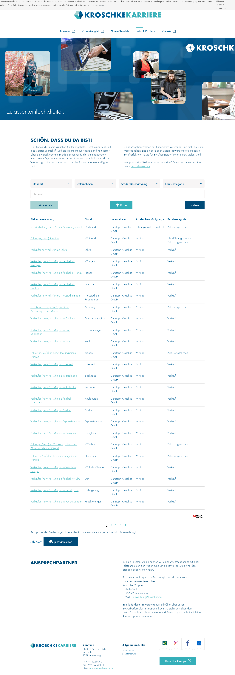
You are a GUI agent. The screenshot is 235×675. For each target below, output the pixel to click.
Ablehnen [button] (220, 2)
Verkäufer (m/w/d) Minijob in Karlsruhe (53, 387)
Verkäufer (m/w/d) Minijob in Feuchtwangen (56, 501)
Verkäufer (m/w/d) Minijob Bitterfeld (51, 364)
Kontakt (167, 31)
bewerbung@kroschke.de (147, 596)
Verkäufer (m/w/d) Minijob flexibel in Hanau (56, 272)
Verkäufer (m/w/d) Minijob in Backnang (53, 375)
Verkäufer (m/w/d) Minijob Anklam (50, 410)
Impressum (129, 650)
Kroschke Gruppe (175, 661)
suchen (195, 205)
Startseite (65, 31)
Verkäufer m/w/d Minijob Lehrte (49, 249)
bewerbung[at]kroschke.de (101, 668)
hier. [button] (101, 5)
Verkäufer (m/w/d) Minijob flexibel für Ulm (55, 478)
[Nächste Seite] (125, 525)
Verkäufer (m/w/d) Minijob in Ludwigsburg (55, 490)
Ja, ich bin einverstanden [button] (221, 6)
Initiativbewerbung (141, 166)
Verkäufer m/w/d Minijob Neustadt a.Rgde (55, 295)
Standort (90, 219)
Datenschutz (130, 654)
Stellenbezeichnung (42, 219)
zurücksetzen (44, 205)
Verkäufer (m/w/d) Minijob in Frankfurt (52, 318)
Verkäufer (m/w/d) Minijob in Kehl (50, 341)
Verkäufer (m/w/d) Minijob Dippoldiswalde (55, 421)
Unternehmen (118, 219)
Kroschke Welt (91, 31)
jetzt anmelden (63, 542)
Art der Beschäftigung (149, 219)
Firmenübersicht (120, 31)
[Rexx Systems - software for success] (197, 516)
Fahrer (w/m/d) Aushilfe (44, 238)
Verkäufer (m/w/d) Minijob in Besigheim (53, 433)
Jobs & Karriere (145, 31)
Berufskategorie (176, 219)
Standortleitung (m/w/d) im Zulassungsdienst (56, 227)
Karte (123, 205)
